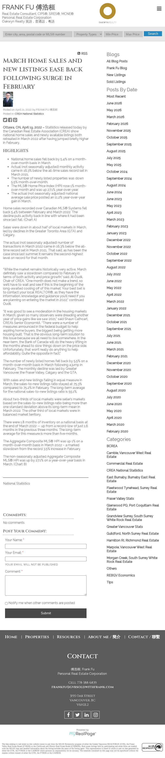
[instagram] (96, 715)
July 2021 (113, 336)
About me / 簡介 (104, 637)
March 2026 (115, 117)
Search (153, 33)
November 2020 (119, 370)
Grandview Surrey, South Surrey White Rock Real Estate (130, 518)
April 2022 (114, 295)
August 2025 (116, 151)
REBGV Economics (121, 575)
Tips (110, 582)
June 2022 (114, 281)
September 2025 (119, 144)
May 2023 (114, 206)
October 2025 (117, 137)
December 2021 (118, 315)
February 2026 (117, 124)
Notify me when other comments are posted (41, 603)
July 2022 (114, 274)
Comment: (13, 571)
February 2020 (117, 431)
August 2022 (116, 267)
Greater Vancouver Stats (125, 527)
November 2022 (119, 247)
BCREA (112, 446)
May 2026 (114, 110)
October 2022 (117, 254)
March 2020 (115, 424)
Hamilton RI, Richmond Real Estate (133, 540)
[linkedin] (87, 715)
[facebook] (68, 715)
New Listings (116, 75)
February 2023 (117, 226)
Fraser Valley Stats (120, 498)
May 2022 (114, 288)
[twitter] (77, 715)
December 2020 (119, 363)
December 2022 (119, 240)
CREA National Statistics (29, 113)
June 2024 (114, 192)
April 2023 (114, 213)
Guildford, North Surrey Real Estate (133, 533)
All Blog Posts (117, 61)
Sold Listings (116, 82)
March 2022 (115, 301)
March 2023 (115, 219)
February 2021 (117, 356)
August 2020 (116, 390)
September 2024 (119, 178)
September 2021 (119, 329)
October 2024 (117, 172)
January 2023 (116, 233)
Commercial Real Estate (125, 463)
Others (112, 568)
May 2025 (114, 165)
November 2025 (119, 130)
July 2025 (114, 158)
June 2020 (114, 404)
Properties (37, 637)
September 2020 (119, 383)
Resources (68, 637)
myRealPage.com (82, 734)
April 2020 (114, 418)
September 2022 (119, 260)
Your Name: (14, 540)
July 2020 (114, 397)
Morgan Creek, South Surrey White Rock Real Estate (132, 560)
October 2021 (117, 322)
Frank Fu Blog (117, 68)
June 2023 (114, 199)
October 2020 (117, 377)
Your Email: (13, 553)
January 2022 (116, 308)
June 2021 (114, 342)
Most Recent (116, 96)
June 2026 (114, 103)
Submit (46, 613)
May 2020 (114, 411)
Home (11, 637)
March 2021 (115, 349)
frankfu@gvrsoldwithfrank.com (83, 687)
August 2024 (116, 185)
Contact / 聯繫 (144, 637)
